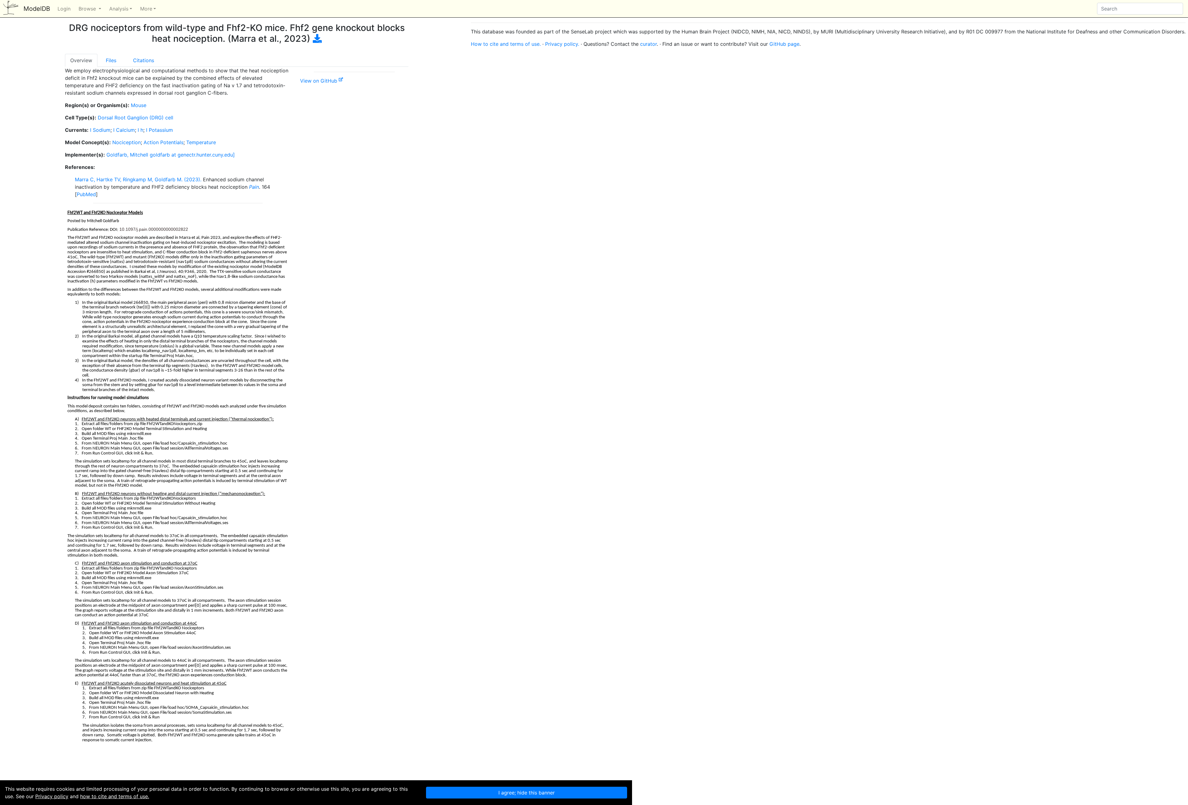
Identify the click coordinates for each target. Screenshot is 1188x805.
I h (140, 130)
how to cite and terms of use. (114, 796)
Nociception (126, 142)
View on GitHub (319, 81)
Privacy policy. (562, 44)
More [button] (146, 9)
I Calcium (124, 130)
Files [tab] (111, 60)
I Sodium (100, 130)
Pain (254, 187)
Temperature (201, 142)
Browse (88, 9)
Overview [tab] (81, 60)
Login (64, 9)
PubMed (86, 194)
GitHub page (784, 44)
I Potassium (159, 130)
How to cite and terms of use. (506, 44)
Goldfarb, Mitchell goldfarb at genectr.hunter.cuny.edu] (170, 155)
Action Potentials (163, 142)
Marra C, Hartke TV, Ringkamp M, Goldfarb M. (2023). (138, 179)
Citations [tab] (143, 60)
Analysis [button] (118, 9)
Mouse (138, 105)
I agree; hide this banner (526, 793)
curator (648, 44)
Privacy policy (51, 796)
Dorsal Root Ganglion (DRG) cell (135, 117)
